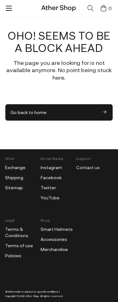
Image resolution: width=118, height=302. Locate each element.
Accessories (54, 239)
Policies (13, 255)
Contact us (88, 167)
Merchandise (54, 249)
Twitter (48, 187)
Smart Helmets (57, 229)
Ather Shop (32, 296)
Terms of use (19, 245)
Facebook (51, 177)
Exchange (15, 167)
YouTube (50, 197)
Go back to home (28, 112)
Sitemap (14, 187)
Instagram (51, 167)
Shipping (14, 177)
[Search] (91, 8)
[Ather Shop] (62, 8)
